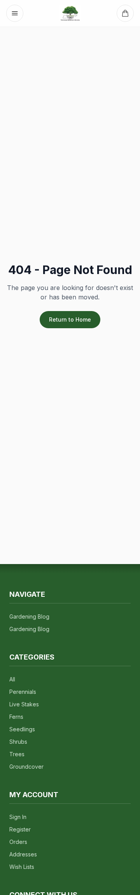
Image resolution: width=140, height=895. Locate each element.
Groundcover (26, 766)
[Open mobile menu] (14, 13)
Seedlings (22, 729)
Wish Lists (21, 866)
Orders (18, 841)
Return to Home (70, 319)
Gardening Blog (29, 616)
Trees (16, 754)
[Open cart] (125, 13)
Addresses (23, 854)
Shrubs (18, 741)
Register (20, 829)
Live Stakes (24, 704)
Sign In (17, 817)
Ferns (16, 716)
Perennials (22, 691)
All (12, 679)
